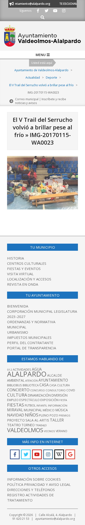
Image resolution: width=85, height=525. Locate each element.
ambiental (16, 380)
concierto (18, 390)
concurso (37, 390)
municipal (33, 409)
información (57, 405)
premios (64, 415)
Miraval (15, 409)
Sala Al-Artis (37, 420)
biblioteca (31, 385)
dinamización (39, 395)
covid (70, 390)
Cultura (17, 395)
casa (44, 385)
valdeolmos (25, 430)
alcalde (54, 375)
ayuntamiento (53, 380)
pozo (54, 415)
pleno (44, 415)
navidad (15, 415)
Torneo (28, 425)
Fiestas (15, 405)
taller (57, 420)
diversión (59, 395)
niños (31, 415)
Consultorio (56, 390)
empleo (13, 400)
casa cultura (59, 385)
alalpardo (27, 374)
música (61, 410)
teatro (14, 424)
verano (61, 431)
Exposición (49, 400)
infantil (41, 405)
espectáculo (29, 400)
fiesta (63, 400)
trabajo (41, 425)
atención (31, 380)
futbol (30, 405)
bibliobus (14, 385)
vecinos (49, 431)
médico (49, 410)
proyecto (16, 420)
